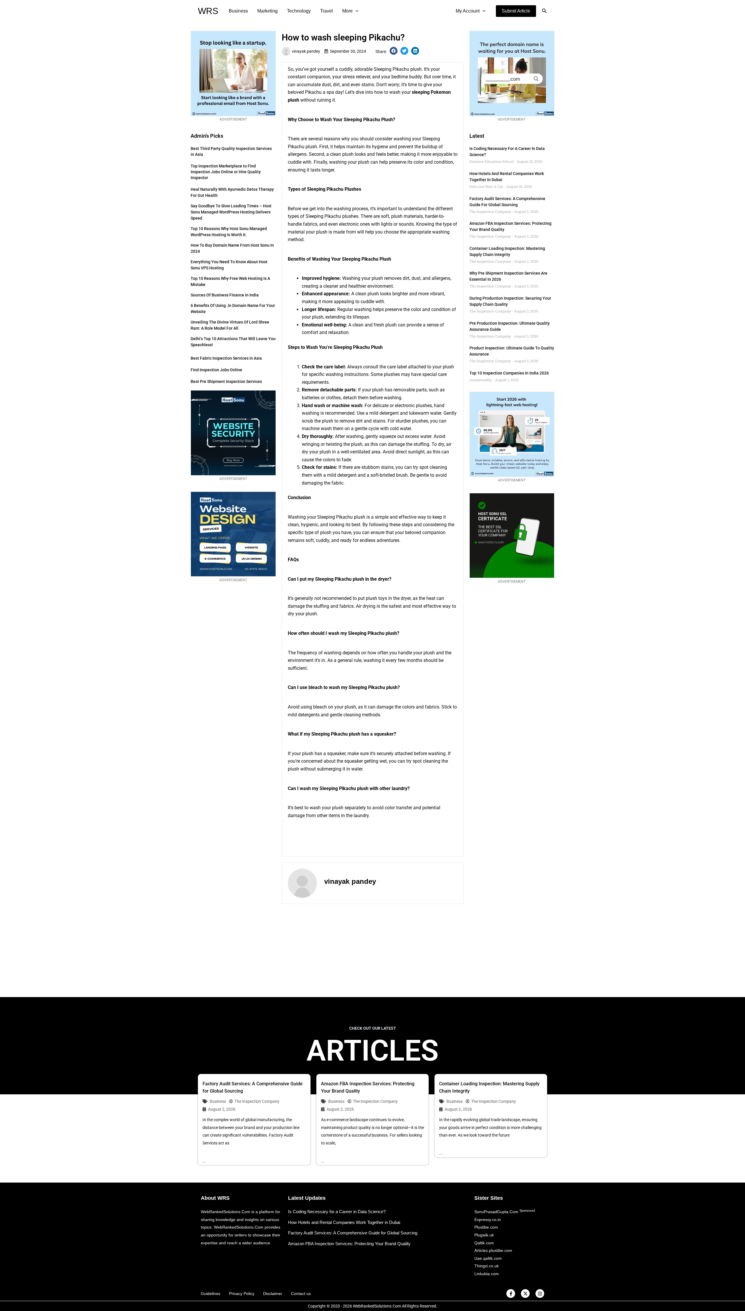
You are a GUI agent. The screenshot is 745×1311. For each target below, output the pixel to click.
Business (238, 10)
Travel (326, 10)
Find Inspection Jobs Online (216, 369)
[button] (516, 11)
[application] (356, 11)
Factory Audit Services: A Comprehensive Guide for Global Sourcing (352, 1232)
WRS (208, 11)
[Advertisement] (372, 950)
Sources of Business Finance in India (225, 295)
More (347, 10)
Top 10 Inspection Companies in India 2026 (509, 373)
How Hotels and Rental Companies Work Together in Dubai (344, 1222)
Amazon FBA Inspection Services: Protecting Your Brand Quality (349, 1243)
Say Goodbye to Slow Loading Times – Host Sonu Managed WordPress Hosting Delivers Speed (231, 212)
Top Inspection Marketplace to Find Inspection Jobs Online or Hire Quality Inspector (226, 172)
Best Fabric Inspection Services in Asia (226, 358)
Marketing (267, 10)
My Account (468, 10)
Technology (299, 10)
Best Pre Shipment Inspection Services (226, 381)
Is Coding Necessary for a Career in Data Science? (337, 1211)
